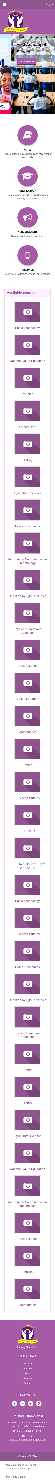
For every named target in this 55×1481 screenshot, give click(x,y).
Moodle (21, 1477)
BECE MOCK (27, 831)
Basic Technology (27, 327)
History (27, 460)
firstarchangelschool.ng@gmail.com (27, 1439)
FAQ (27, 1373)
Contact (27, 1383)
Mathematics (27, 732)
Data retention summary (17, 1468)
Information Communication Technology (27, 560)
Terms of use (27, 1368)
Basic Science (28, 665)
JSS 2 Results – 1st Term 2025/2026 (27, 865)
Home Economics (27, 526)
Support (27, 1378)
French (27, 765)
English (27, 1271)
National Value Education (27, 360)
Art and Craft (27, 427)
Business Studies (27, 798)
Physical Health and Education (27, 630)
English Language (27, 698)
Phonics (27, 393)
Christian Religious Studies (27, 596)
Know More (14, 61)
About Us (27, 1363)
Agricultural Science (27, 493)
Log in (49, 4)
